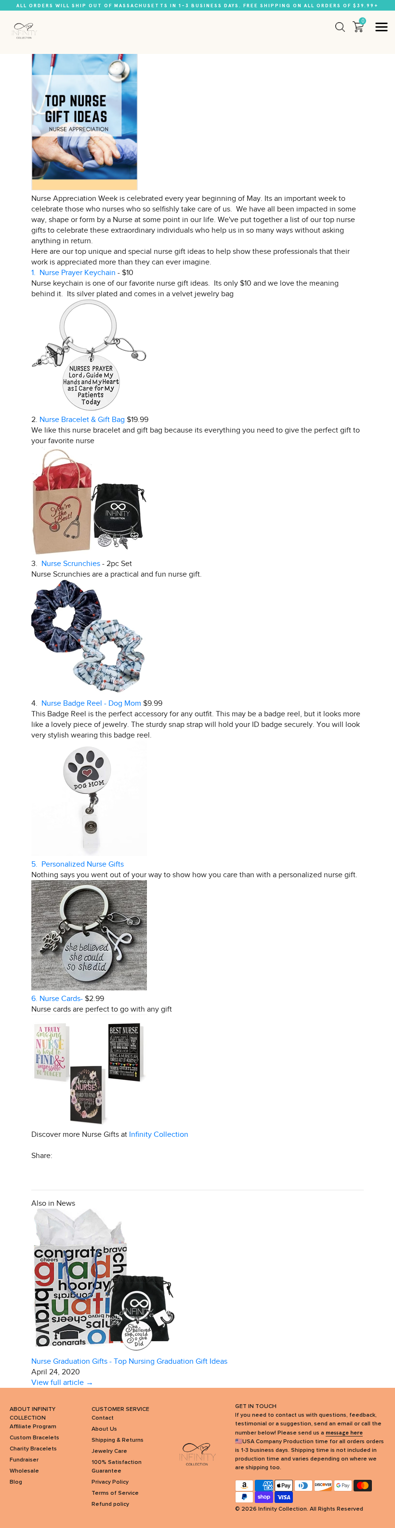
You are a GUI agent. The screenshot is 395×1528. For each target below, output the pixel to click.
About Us (104, 1429)
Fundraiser (24, 1460)
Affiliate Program (33, 1427)
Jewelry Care (109, 1451)
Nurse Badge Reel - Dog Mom (91, 703)
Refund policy (110, 1504)
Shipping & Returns (118, 1440)
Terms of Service (115, 1493)
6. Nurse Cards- (57, 998)
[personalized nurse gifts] (89, 988)
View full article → (62, 1382)
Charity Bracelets (33, 1449)
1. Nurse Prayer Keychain (73, 272)
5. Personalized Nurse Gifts (77, 864)
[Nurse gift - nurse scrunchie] (89, 692)
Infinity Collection (158, 1134)
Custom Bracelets (34, 1438)
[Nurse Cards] (89, 1124)
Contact (103, 1418)
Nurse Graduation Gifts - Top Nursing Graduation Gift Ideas (129, 1361)
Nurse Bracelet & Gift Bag (83, 419)
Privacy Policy (110, 1482)
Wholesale (24, 1471)
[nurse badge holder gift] (89, 853)
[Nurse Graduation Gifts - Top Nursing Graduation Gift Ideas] (103, 1350)
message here (344, 1432)
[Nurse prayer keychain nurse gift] (89, 409)
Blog (16, 1482)
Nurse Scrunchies (71, 563)
